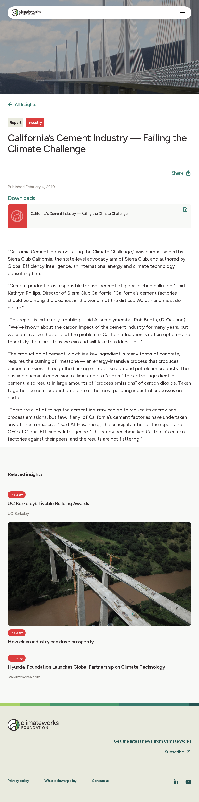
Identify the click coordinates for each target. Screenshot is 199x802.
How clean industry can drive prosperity (51, 642)
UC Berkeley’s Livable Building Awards (48, 503)
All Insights (25, 104)
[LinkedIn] (176, 782)
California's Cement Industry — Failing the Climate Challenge (79, 213)
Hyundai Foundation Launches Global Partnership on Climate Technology (86, 667)
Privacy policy (18, 781)
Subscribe (174, 752)
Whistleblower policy (60, 781)
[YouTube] (188, 783)
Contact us (100, 781)
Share (177, 173)
